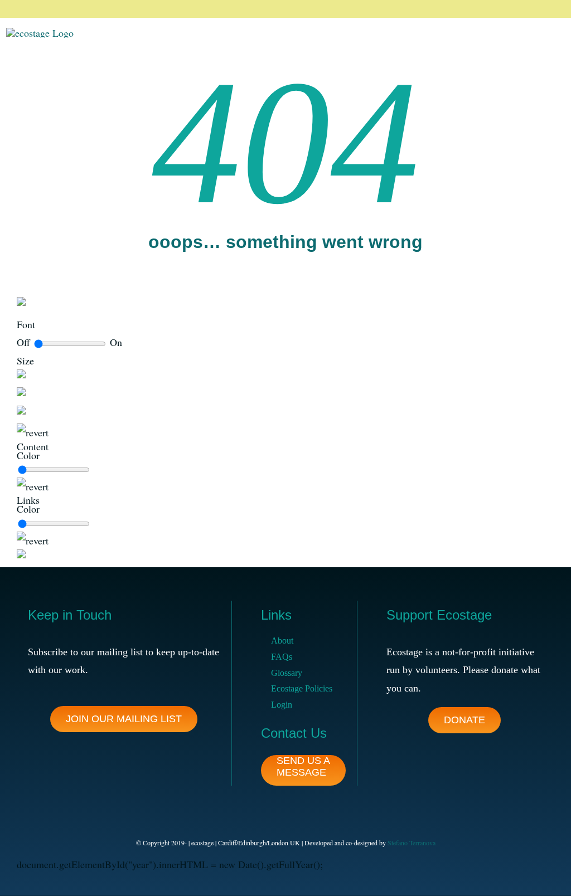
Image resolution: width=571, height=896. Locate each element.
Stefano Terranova (411, 842)
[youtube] (551, 8)
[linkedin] (533, 8)
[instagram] (515, 8)
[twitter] (497, 8)
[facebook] (479, 8)
